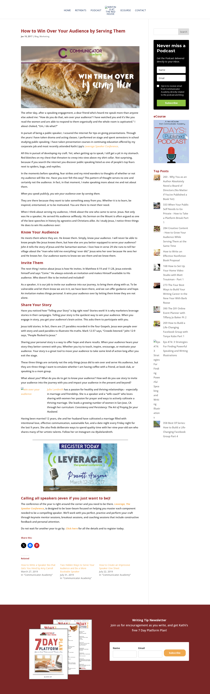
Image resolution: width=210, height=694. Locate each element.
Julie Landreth (55, 389)
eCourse (125, 10)
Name (116, 648)
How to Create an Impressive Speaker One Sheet (114, 566)
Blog (36, 36)
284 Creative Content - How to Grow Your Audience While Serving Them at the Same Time (175, 236)
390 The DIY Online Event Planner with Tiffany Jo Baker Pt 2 (175, 313)
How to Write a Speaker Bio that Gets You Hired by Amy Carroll (38, 566)
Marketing (44, 36)
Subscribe (171, 103)
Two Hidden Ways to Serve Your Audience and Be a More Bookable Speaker (77, 568)
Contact (140, 10)
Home (67, 10)
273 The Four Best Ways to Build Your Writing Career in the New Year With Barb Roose (175, 293)
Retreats (80, 10)
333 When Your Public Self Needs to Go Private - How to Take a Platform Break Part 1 (176, 213)
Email (141, 648)
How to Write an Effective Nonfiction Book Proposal (174, 256)
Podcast (96, 10)
